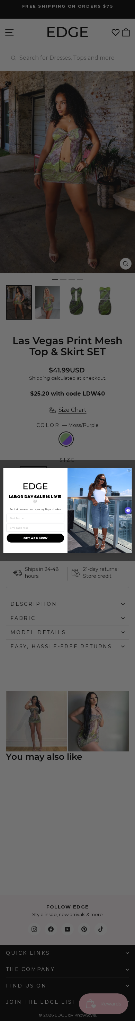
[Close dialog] (129, 470)
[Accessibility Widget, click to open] (128, 510)
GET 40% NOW (35, 538)
